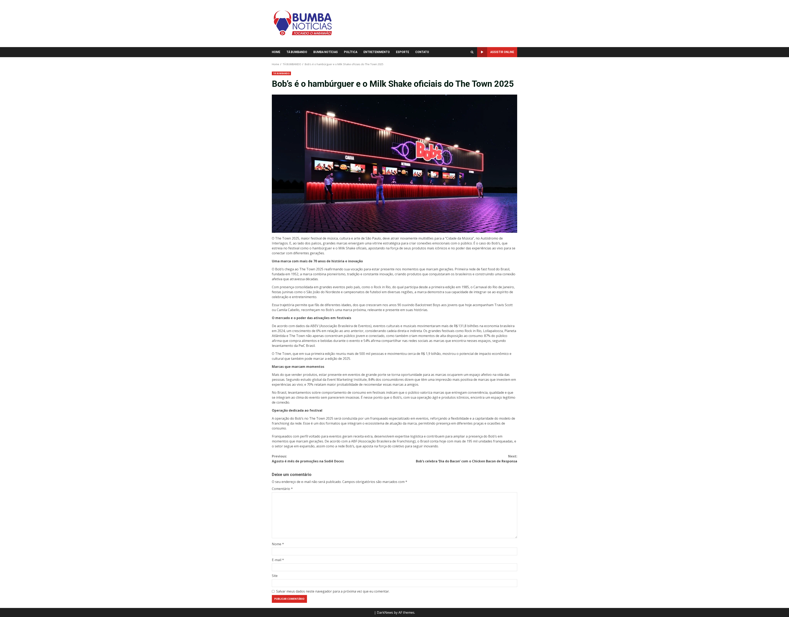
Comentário (282, 488)
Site (275, 575)
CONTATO (422, 52)
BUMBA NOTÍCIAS (325, 52)
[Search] (472, 52)
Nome (278, 544)
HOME (276, 52)
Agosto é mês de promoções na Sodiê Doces (308, 458)
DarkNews (385, 612)
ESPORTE (402, 52)
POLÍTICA (350, 52)
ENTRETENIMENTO (376, 52)
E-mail (278, 560)
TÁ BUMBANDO (296, 52)
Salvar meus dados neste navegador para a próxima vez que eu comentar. (333, 591)
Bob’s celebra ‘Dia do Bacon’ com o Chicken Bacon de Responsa (466, 458)
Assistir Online (502, 52)
